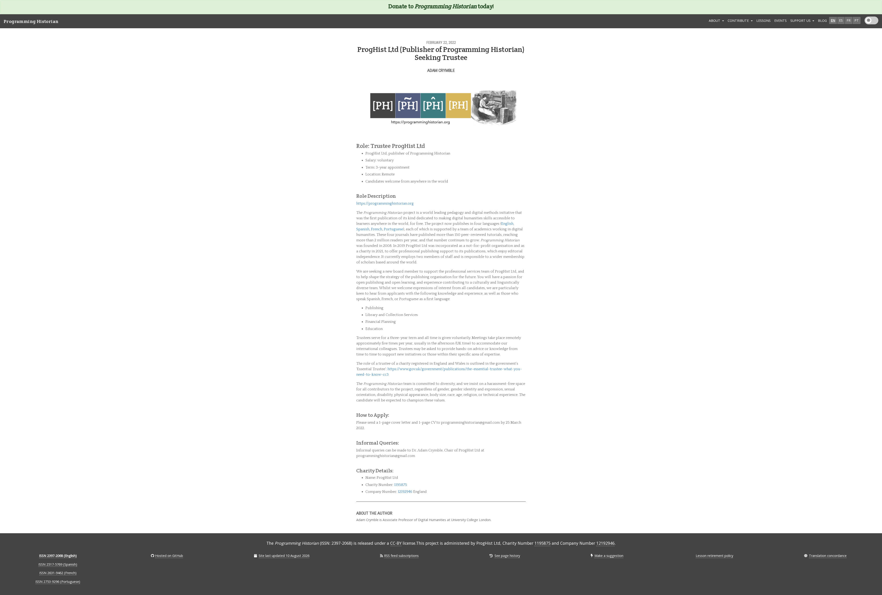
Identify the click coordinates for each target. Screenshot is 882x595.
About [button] (715, 20)
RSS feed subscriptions (401, 555)
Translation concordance (828, 555)
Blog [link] (822, 20)
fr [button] (849, 20)
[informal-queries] (524, 443)
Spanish (362, 229)
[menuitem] (763, 21)
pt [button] (856, 20)
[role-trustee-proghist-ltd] (523, 146)
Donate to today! (441, 6)
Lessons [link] (763, 20)
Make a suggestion (608, 555)
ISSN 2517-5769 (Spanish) (57, 564)
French (376, 229)
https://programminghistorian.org (385, 203)
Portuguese (393, 229)
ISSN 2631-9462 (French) (57, 573)
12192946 (405, 492)
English (507, 224)
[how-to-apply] (524, 415)
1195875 (400, 485)
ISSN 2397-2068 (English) (58, 555)
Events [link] (780, 20)
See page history (507, 555)
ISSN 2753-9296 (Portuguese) (57, 581)
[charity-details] (524, 471)
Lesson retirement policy (714, 555)
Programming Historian (31, 21)
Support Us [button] (800, 20)
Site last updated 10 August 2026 (284, 555)
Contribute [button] (739, 20)
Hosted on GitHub (169, 555)
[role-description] (524, 196)
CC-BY (395, 543)
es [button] (841, 20)
